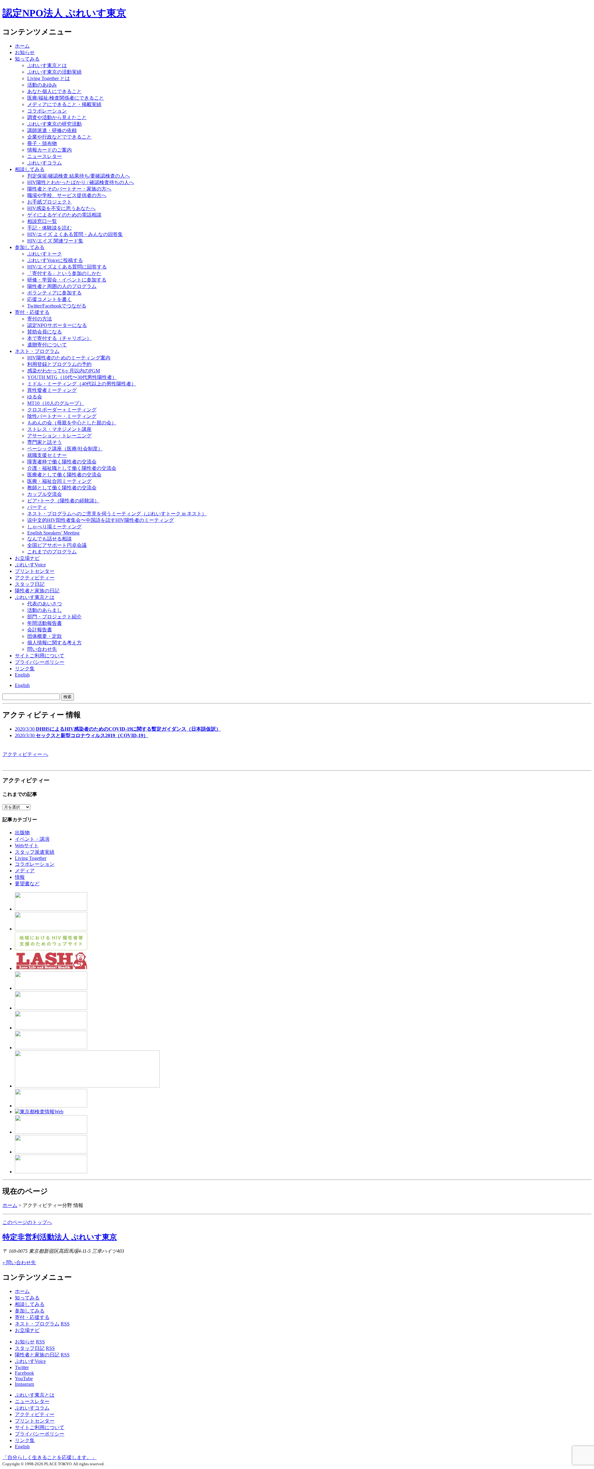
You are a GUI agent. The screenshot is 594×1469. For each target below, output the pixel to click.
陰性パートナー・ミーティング (62, 416)
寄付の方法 (39, 318)
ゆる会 (34, 396)
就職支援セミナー (47, 455)
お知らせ (25, 52)
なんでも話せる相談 (49, 538)
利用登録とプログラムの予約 (59, 364)
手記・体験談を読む (49, 227)
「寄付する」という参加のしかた (64, 273)
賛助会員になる (44, 331)
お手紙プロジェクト (49, 201)
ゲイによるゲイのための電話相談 (64, 214)
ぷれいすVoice (30, 564)
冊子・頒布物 (42, 143)
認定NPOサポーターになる (57, 325)
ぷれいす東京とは (47, 65)
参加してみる (30, 247)
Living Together (30, 858)
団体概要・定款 (44, 636)
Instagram (24, 1384)
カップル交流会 (44, 494)
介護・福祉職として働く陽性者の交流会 (71, 468)
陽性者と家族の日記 (37, 590)
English (22, 674)
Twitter (22, 1367)
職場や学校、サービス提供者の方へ (66, 195)
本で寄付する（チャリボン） (59, 338)
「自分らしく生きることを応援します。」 (49, 1457)
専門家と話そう (44, 442)
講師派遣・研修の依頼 (52, 130)
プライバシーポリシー (39, 662)
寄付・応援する (32, 1317)
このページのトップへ (27, 1222)
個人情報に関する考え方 (54, 642)
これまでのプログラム (52, 551)
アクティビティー (34, 577)
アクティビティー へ (25, 754)
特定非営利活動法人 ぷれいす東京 (59, 1237)
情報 (20, 877)
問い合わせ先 (42, 649)
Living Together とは (48, 78)
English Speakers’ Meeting (53, 532)
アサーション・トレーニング (59, 435)
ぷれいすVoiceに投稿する (55, 260)
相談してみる (30, 169)
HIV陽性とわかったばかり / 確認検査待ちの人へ (80, 182)
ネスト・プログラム (37, 1323)
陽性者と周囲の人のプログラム (62, 286)
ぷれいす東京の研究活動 (54, 124)
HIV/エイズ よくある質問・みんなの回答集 (75, 234)
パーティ (37, 507)
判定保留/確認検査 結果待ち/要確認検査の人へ (78, 175)
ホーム (22, 46)
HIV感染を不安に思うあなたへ (61, 208)
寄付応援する (32, 312)
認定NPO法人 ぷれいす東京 (64, 13)
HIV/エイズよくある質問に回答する (67, 266)
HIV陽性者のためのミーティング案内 (68, 357)
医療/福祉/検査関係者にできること (65, 98)
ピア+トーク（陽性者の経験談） (63, 500)
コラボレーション (47, 111)
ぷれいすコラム (44, 162)
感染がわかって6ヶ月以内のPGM (63, 370)
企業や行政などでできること (59, 137)
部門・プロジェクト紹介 (54, 616)
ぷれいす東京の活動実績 (54, 72)
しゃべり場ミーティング (54, 526)
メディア (25, 870)
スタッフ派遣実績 (34, 852)
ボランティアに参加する (54, 292)
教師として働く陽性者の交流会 (62, 487)
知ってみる (27, 59)
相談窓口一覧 (42, 221)
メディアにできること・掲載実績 (64, 104)
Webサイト (27, 845)
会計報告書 (39, 629)
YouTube (24, 1378)
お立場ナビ (27, 558)
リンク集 (25, 668)
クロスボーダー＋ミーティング (62, 409)
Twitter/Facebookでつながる (56, 305)
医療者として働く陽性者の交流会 (64, 474)
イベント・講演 (32, 839)
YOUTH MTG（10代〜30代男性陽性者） (72, 377)
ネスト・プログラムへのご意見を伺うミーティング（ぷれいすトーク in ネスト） (117, 513)
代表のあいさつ (44, 603)
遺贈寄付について (47, 344)
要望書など (27, 883)
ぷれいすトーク (44, 253)
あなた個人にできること (54, 91)
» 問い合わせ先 (19, 1262)
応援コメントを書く (49, 299)
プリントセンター (34, 571)
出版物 (22, 832)
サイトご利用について (39, 655)
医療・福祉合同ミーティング (59, 481)
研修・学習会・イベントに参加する (66, 279)
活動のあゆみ (42, 85)
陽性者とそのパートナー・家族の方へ (69, 188)
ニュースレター (44, 156)
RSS (65, 1323)
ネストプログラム (37, 351)
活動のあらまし (44, 610)
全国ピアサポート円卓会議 (57, 545)
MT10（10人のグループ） (55, 403)
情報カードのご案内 (49, 149)
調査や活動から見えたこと (57, 117)
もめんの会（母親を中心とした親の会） (71, 422)
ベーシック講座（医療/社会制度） (65, 448)
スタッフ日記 (30, 584)
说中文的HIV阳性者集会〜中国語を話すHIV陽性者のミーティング (100, 520)
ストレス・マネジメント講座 (59, 429)
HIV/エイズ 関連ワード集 (55, 240)
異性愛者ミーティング (52, 390)
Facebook (24, 1373)
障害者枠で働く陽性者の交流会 (62, 461)
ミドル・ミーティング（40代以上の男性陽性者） (81, 383)
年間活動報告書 (44, 623)
